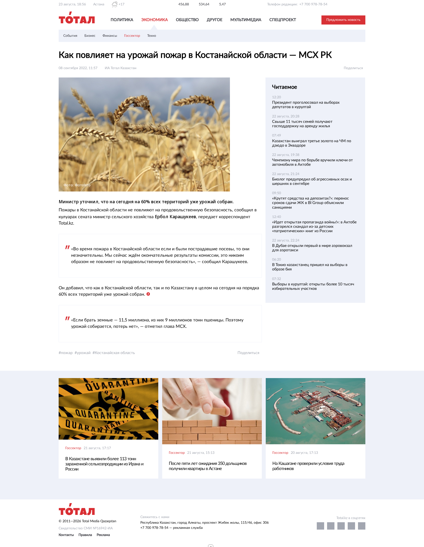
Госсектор (132, 36)
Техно (151, 36)
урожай (84, 353)
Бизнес (89, 36)
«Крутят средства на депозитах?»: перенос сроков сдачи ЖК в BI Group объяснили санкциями (310, 202)
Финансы (110, 36)
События (70, 36)
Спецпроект (282, 20)
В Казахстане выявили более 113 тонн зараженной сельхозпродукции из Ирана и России (104, 464)
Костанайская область (115, 353)
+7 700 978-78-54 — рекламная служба (171, 528)
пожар (67, 353)
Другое (214, 20)
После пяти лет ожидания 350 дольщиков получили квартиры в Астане (208, 466)
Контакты (66, 535)
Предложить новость (343, 20)
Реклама (103, 535)
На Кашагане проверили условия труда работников (308, 466)
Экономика (154, 20)
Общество (187, 20)
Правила (85, 535)
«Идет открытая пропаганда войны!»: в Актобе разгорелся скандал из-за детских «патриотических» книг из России (314, 226)
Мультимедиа (245, 20)
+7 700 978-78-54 (313, 4)
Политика (122, 20)
